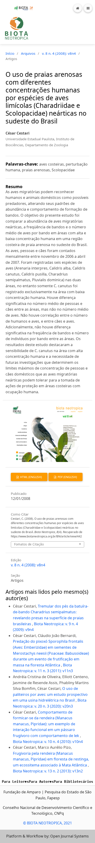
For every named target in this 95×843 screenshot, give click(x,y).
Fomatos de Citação (29, 544)
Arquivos (28, 53)
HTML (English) (30, 477)
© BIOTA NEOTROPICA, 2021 (47, 823)
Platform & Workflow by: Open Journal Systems (47, 836)
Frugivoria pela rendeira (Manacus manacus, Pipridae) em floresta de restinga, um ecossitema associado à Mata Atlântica (51, 759)
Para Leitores (15, 782)
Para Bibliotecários (73, 782)
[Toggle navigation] (88, 8)
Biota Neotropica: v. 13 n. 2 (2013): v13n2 (48, 771)
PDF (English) (67, 477)
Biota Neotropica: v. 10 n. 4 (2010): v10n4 (48, 741)
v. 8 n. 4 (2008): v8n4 (59, 53)
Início (10, 53)
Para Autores (41, 782)
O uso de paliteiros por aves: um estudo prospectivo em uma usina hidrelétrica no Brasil (50, 694)
